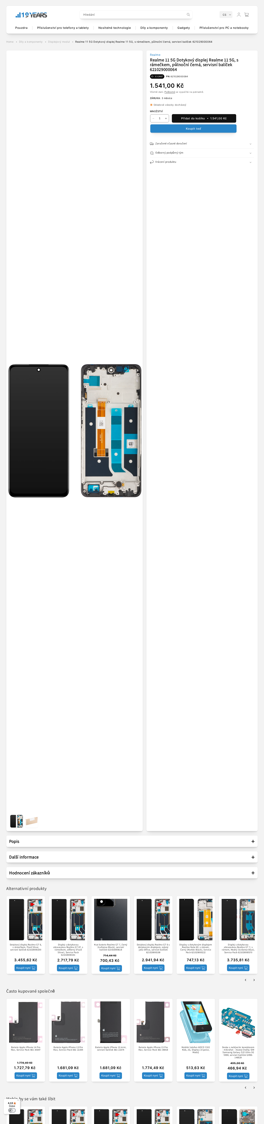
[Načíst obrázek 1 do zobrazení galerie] (16, 821)
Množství (156, 111)
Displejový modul (59, 41)
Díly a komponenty (31, 41)
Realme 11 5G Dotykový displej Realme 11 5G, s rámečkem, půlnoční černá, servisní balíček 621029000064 (143, 41)
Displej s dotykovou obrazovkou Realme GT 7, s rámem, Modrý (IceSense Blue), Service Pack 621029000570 (238, 948)
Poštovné (170, 92)
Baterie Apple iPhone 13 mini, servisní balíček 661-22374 (110, 1048)
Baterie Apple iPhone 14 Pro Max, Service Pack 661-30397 (26, 1048)
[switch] (12, 1110)
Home (9, 41)
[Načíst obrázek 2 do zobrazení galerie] (31, 821)
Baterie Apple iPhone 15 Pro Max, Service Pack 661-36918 (153, 1048)
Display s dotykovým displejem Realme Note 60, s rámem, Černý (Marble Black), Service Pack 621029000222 (195, 948)
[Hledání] (188, 15)
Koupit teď (193, 128)
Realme (155, 55)
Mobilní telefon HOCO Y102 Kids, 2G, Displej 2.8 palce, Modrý (196, 1050)
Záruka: (155, 98)
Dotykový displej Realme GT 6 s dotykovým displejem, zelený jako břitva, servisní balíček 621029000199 (153, 948)
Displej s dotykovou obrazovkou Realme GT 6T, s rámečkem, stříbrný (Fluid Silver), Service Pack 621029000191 (68, 949)
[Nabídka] (18, 1101)
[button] (246, 14)
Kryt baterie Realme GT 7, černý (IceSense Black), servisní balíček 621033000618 (110, 947)
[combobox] (136, 15)
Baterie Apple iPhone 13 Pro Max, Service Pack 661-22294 (68, 1048)
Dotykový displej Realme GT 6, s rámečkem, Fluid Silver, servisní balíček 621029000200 (26, 947)
